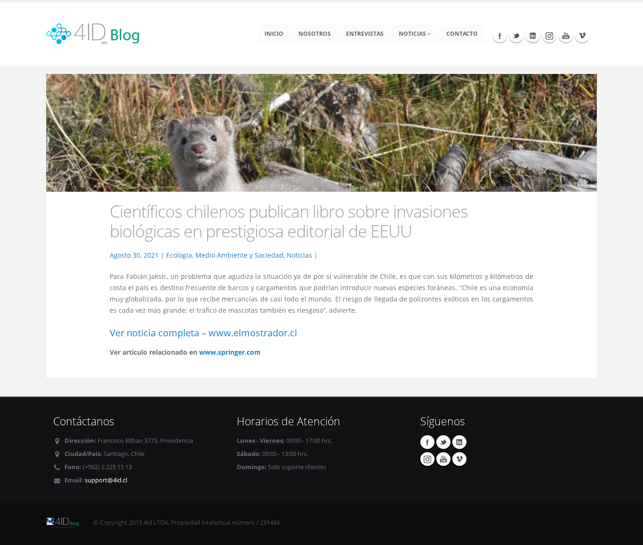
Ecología (179, 255)
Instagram (549, 35)
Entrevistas (365, 34)
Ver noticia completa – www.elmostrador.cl (203, 332)
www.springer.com (230, 352)
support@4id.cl (106, 480)
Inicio (274, 34)
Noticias (413, 34)
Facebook (500, 35)
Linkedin (533, 35)
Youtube (566, 35)
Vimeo (582, 35)
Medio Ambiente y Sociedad (239, 255)
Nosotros (314, 34)
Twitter (516, 35)
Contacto (462, 34)
